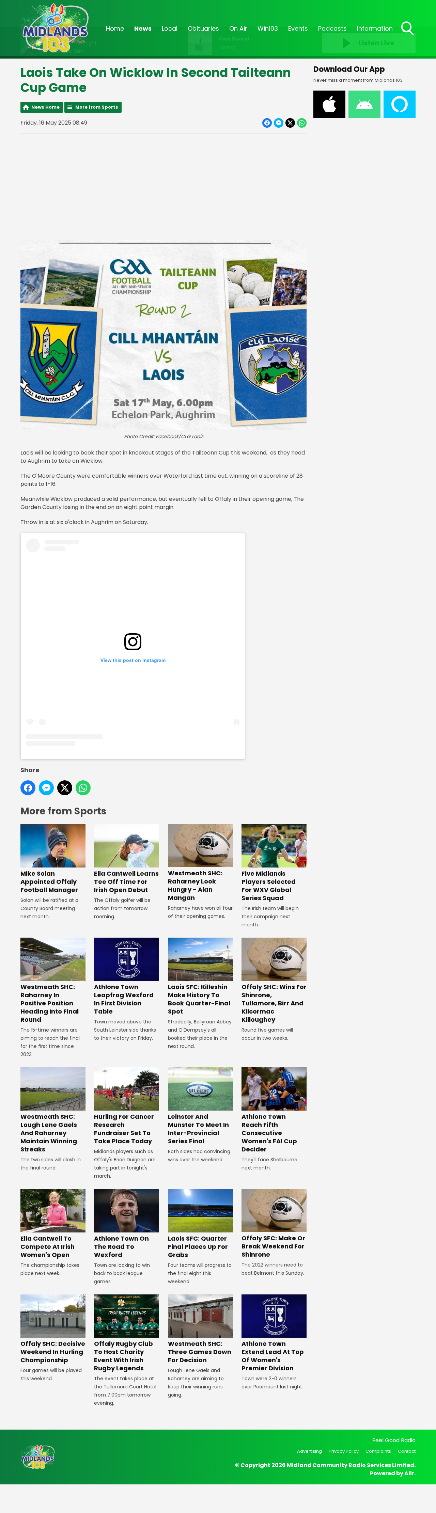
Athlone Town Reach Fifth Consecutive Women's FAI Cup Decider (269, 1132)
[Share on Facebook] (267, 123)
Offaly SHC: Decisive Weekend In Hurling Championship (52, 1351)
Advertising (309, 1451)
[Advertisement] (163, 186)
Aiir (409, 1473)
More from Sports (96, 107)
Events (298, 28)
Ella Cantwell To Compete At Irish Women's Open (47, 1246)
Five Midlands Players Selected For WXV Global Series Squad (269, 885)
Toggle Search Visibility (408, 35)
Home (115, 28)
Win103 (268, 28)
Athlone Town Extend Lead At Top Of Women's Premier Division (273, 1355)
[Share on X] (290, 123)
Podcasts (332, 28)
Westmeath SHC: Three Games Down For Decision (199, 1351)
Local (169, 28)
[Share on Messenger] (278, 123)
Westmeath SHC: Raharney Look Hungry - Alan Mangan (195, 885)
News (143, 28)
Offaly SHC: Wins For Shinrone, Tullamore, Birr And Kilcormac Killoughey (274, 1003)
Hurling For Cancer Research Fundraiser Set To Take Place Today (124, 1128)
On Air (238, 28)
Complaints (378, 1451)
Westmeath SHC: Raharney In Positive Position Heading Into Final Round (49, 1003)
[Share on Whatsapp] (302, 123)
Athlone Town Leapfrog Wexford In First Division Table (124, 999)
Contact (407, 1451)
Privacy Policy (344, 1451)
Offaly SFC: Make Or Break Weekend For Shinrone (273, 1246)
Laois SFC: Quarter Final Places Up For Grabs (198, 1246)
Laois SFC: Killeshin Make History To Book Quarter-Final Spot (199, 999)
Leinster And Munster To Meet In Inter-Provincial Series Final (198, 1128)
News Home (45, 107)
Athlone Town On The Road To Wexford (121, 1246)
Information (375, 28)
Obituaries (203, 28)
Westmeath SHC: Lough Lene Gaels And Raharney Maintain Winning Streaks (48, 1132)
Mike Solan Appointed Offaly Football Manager (49, 881)
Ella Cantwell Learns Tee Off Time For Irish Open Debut (126, 881)
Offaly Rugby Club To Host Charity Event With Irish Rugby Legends (123, 1355)
